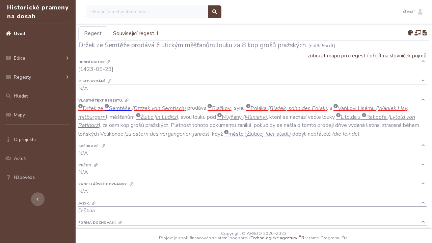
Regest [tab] (93, 33)
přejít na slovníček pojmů (398, 55)
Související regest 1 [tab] (136, 33)
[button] (413, 12)
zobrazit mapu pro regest (336, 55)
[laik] (417, 33)
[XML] (425, 33)
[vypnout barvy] (410, 33)
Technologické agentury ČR (277, 238)
